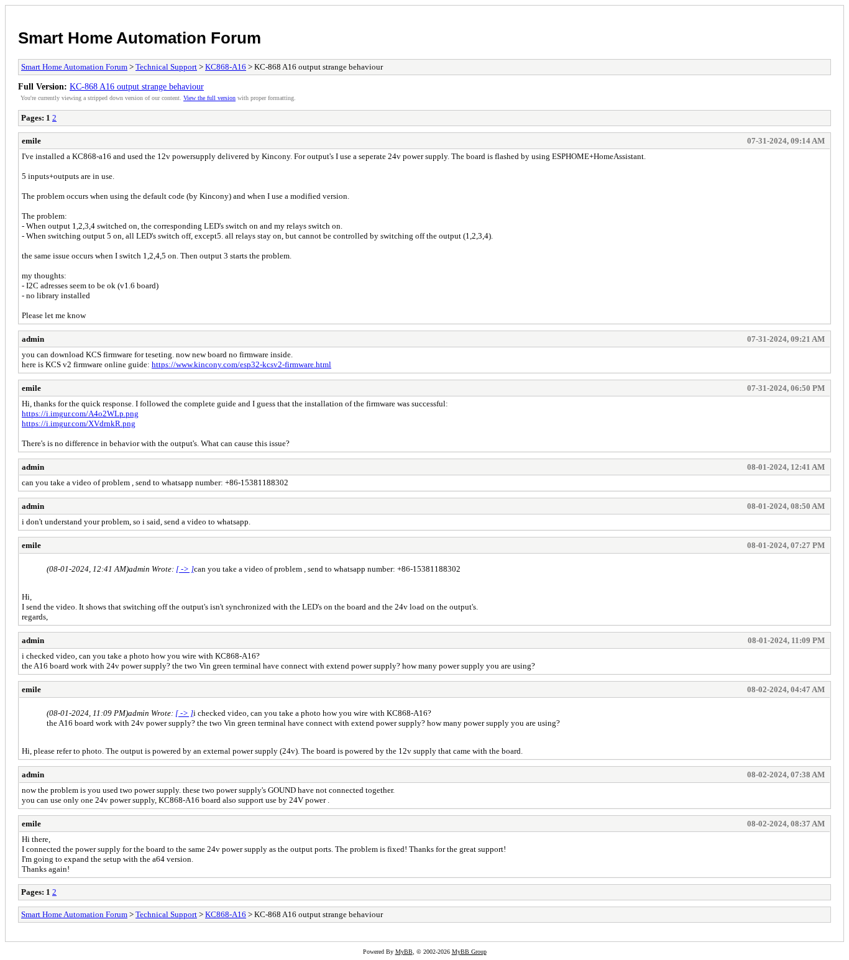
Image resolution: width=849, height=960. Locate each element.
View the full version (209, 97)
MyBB (404, 951)
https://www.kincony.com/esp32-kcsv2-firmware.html (241, 364)
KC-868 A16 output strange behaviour (137, 86)
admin (33, 339)
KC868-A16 (225, 66)
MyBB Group (469, 951)
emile (31, 140)
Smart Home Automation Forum (139, 38)
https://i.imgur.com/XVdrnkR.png (78, 423)
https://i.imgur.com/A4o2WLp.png (80, 413)
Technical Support (166, 66)
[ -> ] (185, 569)
